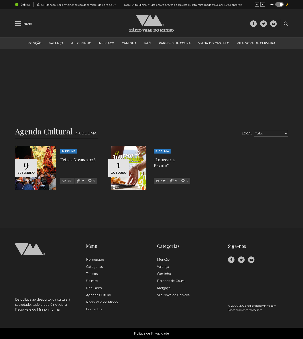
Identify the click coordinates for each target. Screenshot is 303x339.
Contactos (94, 309)
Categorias (94, 267)
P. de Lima (68, 151)
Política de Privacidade (151, 333)
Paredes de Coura (175, 43)
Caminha (129, 43)
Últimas (92, 281)
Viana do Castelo (213, 43)
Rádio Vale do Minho (102, 302)
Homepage (95, 260)
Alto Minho (81, 43)
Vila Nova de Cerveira (256, 43)
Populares (94, 288)
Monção (34, 43)
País (147, 43)
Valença (56, 43)
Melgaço (106, 43)
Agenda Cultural (98, 295)
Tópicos (92, 274)
